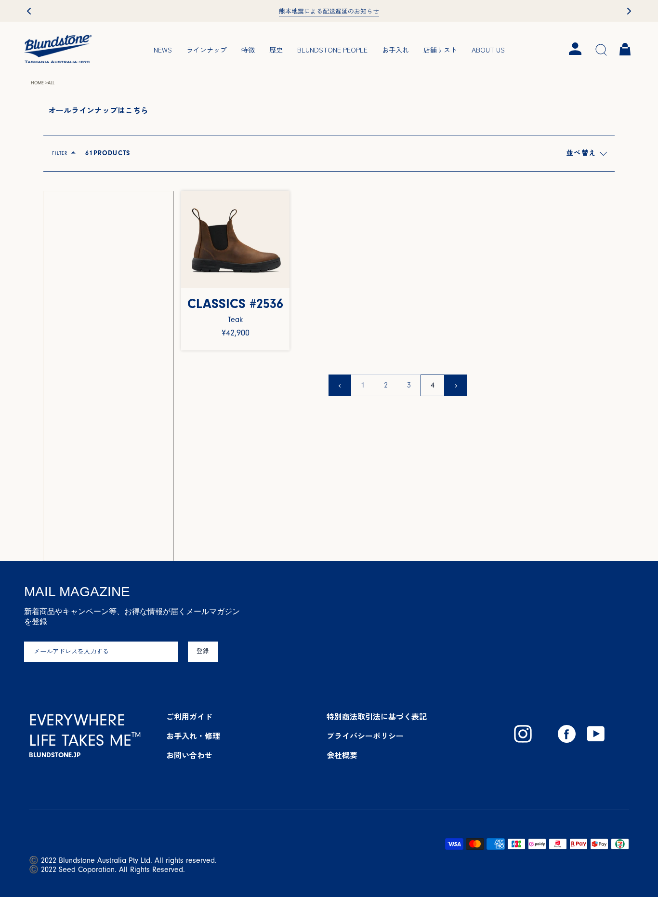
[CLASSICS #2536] (235, 240)
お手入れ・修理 (193, 736)
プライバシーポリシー (365, 736)
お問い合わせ (189, 755)
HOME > (39, 83)
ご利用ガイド (189, 717)
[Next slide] (629, 11)
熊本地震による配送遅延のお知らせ (329, 11)
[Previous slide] (29, 11)
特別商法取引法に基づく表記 (377, 717)
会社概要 (342, 755)
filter (91, 153)
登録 (203, 651)
